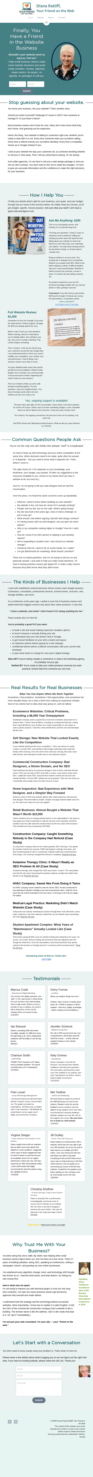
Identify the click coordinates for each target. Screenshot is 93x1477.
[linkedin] (16, 1422)
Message (21, 1383)
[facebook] (10, 1422)
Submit (26, 91)
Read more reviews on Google (53, 1225)
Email (31, 84)
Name (13, 84)
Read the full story (69, 854)
